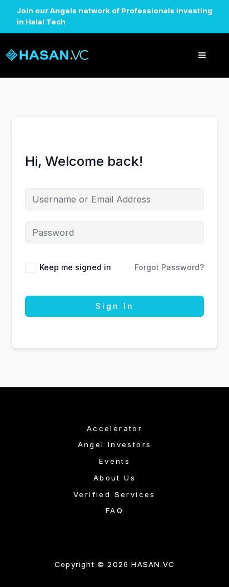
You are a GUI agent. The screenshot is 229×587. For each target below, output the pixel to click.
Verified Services (114, 494)
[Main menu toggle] (201, 55)
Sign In (115, 306)
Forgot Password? (169, 267)
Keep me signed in (75, 267)
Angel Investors (115, 444)
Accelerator (114, 428)
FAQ (114, 510)
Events (114, 461)
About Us (114, 477)
